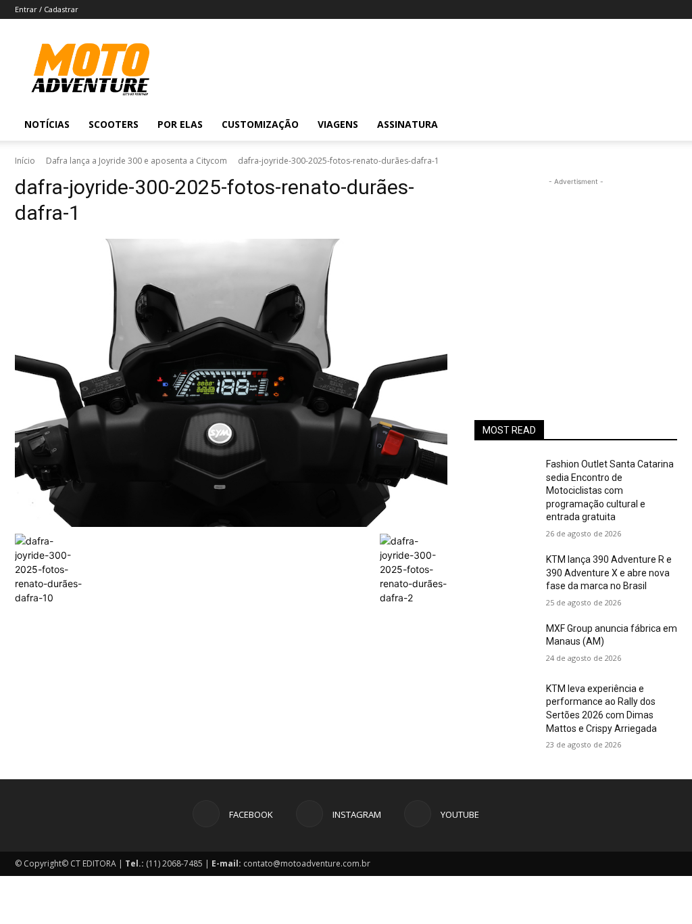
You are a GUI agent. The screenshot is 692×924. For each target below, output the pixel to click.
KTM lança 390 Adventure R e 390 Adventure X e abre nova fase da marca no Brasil (609, 572)
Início (25, 160)
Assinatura (407, 124)
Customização (260, 124)
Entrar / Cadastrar (46, 9)
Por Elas (180, 124)
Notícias (47, 124)
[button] (661, 125)
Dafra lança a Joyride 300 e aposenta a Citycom (136, 160)
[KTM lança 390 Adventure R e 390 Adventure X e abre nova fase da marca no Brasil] (504, 574)
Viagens (338, 124)
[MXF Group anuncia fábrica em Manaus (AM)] (504, 643)
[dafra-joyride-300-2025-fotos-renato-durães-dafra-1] (231, 383)
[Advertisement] (575, 273)
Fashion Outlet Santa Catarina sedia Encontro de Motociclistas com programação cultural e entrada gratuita (610, 490)
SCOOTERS (114, 124)
